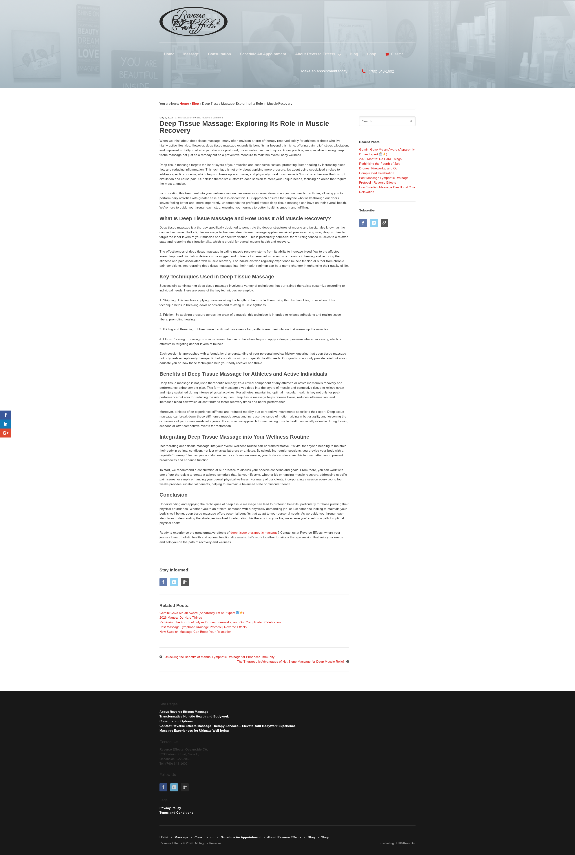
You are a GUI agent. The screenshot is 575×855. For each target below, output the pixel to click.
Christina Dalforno (185, 117)
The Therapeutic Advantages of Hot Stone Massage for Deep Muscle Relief (290, 661)
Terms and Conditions (176, 812)
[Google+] (186, 582)
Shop (371, 54)
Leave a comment (213, 117)
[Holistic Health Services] (193, 21)
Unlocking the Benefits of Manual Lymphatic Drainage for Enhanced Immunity (219, 657)
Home (169, 54)
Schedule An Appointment (263, 54)
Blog (354, 54)
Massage (191, 54)
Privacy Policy (170, 808)
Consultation (219, 54)
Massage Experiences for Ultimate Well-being (194, 730)
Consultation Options (176, 721)
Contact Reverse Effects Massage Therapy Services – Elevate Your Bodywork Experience (227, 726)
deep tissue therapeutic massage (254, 532)
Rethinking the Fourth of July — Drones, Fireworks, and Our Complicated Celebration (381, 168)
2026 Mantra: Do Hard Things (380, 159)
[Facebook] (164, 582)
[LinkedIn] (175, 582)
